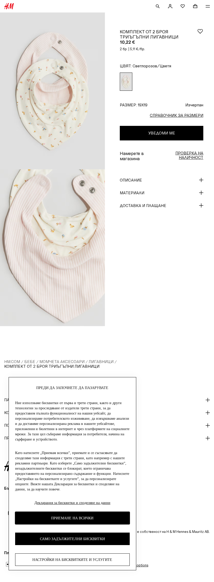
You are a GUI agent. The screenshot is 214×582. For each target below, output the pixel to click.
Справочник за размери (176, 115)
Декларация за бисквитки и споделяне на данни (72, 503)
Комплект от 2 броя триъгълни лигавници (51, 366)
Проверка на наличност (189, 155)
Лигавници (101, 361)
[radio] (126, 82)
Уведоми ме (161, 133)
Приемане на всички (72, 518)
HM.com (12, 361)
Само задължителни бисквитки (72, 539)
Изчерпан (194, 105)
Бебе (29, 361)
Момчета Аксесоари (62, 361)
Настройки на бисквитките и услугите (72, 560)
